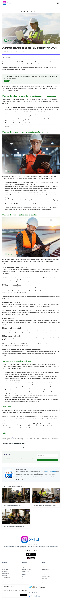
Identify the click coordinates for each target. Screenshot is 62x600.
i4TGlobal (24, 473)
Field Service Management (50, 471)
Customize (8, 594)
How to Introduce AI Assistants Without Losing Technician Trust (14, 526)
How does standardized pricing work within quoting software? (15, 447)
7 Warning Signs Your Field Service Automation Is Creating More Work (45, 505)
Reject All (16, 594)
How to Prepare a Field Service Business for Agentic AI (12, 505)
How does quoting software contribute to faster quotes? (14, 443)
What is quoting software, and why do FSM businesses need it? (15, 437)
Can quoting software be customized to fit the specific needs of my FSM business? (19, 445)
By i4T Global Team (21, 469)
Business (33, 11)
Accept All (24, 594)
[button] (58, 3)
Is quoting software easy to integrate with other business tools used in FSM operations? (20, 448)
